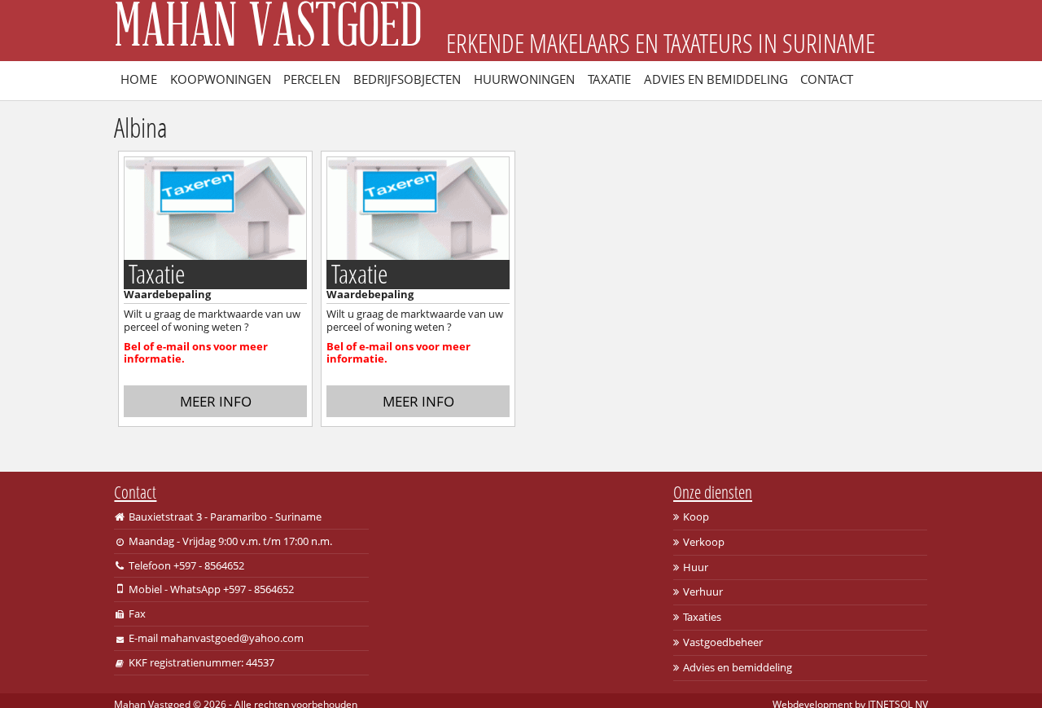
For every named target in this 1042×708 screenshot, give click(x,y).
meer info (216, 401)
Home (138, 79)
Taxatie (609, 79)
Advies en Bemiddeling (716, 79)
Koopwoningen (220, 79)
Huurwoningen (524, 79)
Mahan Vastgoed (268, 30)
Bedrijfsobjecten (407, 79)
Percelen (311, 79)
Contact (826, 79)
